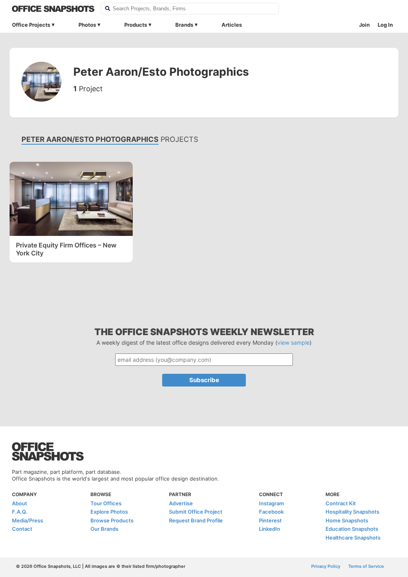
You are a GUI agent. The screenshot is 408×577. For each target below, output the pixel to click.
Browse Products (111, 520)
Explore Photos (109, 511)
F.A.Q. (19, 511)
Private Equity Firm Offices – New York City (66, 249)
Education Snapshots (352, 529)
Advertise (181, 503)
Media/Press (27, 520)
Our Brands (104, 529)
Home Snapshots (347, 520)
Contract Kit (341, 503)
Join (364, 25)
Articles (232, 25)
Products (135, 25)
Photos (87, 25)
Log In (385, 25)
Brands (184, 25)
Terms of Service (366, 566)
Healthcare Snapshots (353, 537)
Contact (22, 529)
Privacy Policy (325, 566)
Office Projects (31, 25)
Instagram (271, 503)
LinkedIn (269, 529)
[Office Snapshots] (53, 9)
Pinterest (270, 520)
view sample (293, 342)
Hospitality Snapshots (352, 511)
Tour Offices (106, 503)
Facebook (271, 511)
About (19, 503)
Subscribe (204, 380)
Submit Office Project (195, 511)
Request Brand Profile (196, 520)
